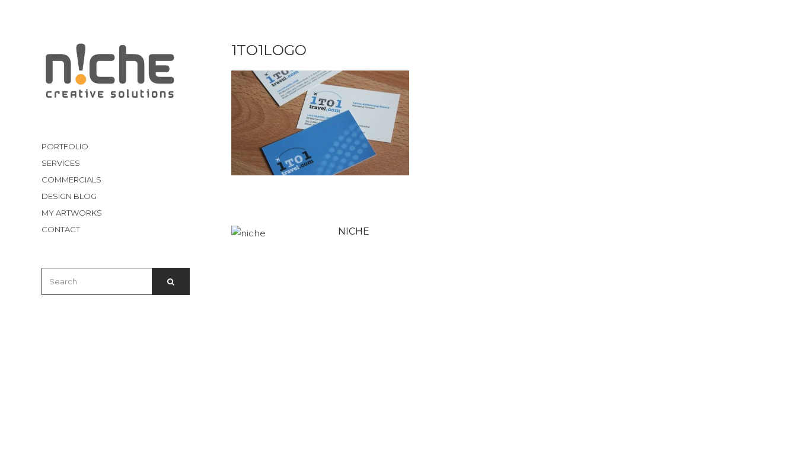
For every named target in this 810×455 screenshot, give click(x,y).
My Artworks (72, 212)
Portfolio (65, 146)
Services (61, 163)
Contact (61, 229)
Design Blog (69, 196)
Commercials (71, 179)
